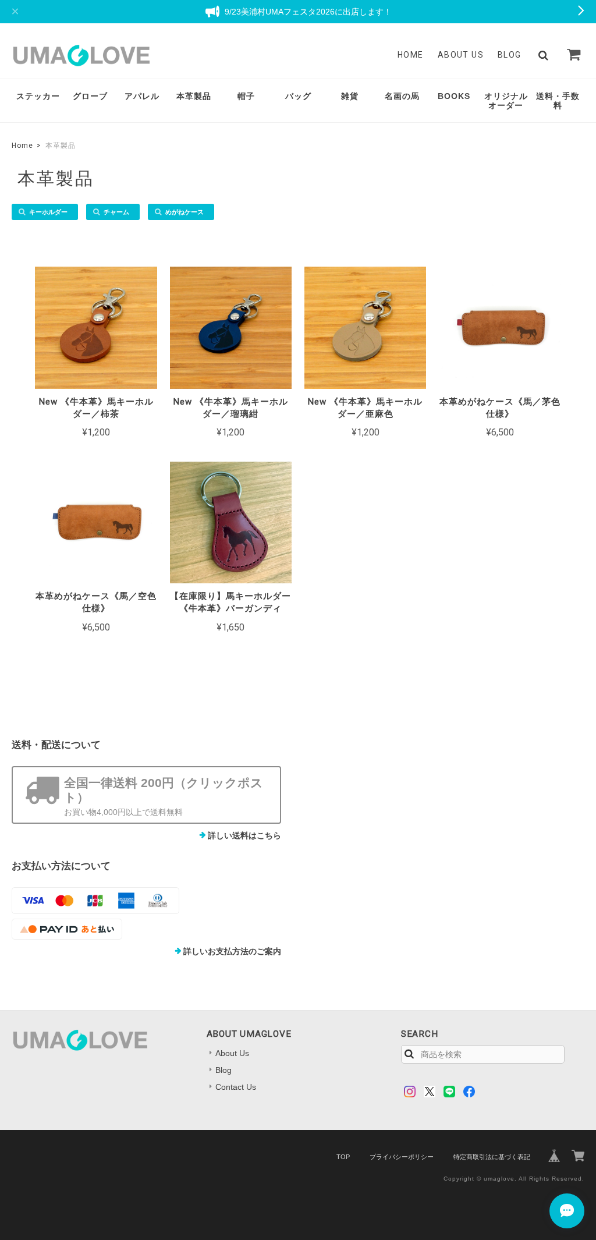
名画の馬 (402, 96)
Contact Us (235, 1087)
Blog (510, 54)
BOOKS (454, 96)
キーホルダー (48, 211)
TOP (343, 1156)
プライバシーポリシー (402, 1156)
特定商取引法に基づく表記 (491, 1156)
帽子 (246, 96)
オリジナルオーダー (506, 101)
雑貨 (350, 96)
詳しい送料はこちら (244, 835)
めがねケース (184, 211)
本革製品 (193, 96)
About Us (461, 54)
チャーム (116, 211)
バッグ (298, 96)
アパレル (142, 96)
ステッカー (38, 96)
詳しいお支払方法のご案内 (232, 951)
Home (411, 54)
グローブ (90, 96)
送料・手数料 (558, 101)
